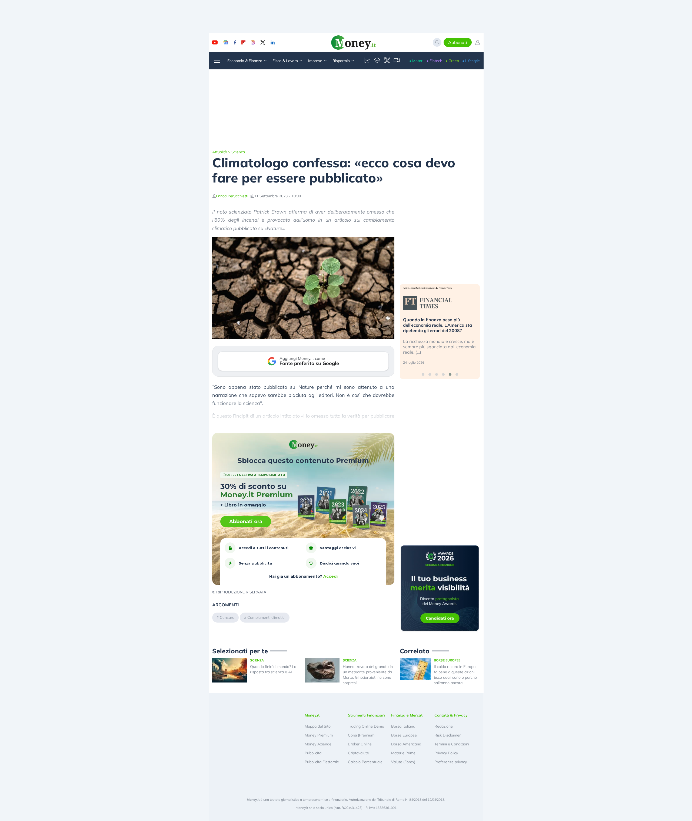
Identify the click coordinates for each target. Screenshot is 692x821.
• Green (452, 60)
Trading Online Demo (366, 726)
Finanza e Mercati (407, 715)
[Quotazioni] (367, 61)
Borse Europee (404, 735)
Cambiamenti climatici (266, 617)
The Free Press (364, 424)
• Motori (416, 60)
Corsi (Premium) (361, 735)
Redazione (443, 726)
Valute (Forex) (403, 761)
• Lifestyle (471, 60)
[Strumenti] (387, 61)
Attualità (219, 152)
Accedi (330, 576)
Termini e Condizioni (451, 744)
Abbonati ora (245, 522)
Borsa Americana (406, 744)
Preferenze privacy (450, 761)
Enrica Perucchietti (232, 196)
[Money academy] (377, 61)
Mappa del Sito (318, 726)
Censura (227, 617)
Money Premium (319, 735)
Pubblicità (313, 753)
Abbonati (457, 42)
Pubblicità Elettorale (322, 761)
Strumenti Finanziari (366, 715)
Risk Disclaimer (447, 735)
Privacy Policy (446, 753)
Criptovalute (358, 753)
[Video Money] (396, 61)
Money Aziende (318, 744)
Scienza (238, 152)
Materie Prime (403, 753)
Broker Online (360, 744)
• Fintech (434, 60)
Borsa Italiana (403, 726)
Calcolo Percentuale (365, 761)
